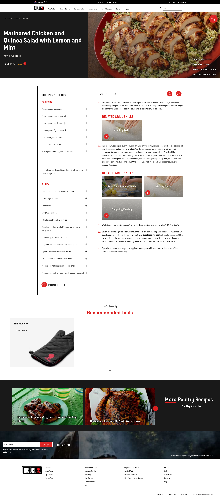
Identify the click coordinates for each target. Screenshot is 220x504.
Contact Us (160, 494)
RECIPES (100, 2)
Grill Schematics (90, 482)
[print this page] (170, 94)
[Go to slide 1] (110, 370)
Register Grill (182, 2)
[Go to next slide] (155, 408)
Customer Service (90, 471)
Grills (166, 471)
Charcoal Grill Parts (130, 475)
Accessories (168, 475)
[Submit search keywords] (161, 8)
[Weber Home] (39, 8)
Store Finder (171, 2)
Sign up (46, 445)
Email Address (8, 445)
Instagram (63, 444)
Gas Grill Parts (128, 471)
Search (165, 9)
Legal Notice (49, 475)
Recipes (167, 478)
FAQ (86, 485)
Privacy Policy (36, 450)
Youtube (69, 445)
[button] (56, 8)
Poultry (25, 18)
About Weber (49, 471)
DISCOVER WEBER (112, 2)
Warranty (88, 475)
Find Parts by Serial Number (133, 478)
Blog (165, 482)
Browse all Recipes (12, 18)
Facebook (58, 444)
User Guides (89, 478)
